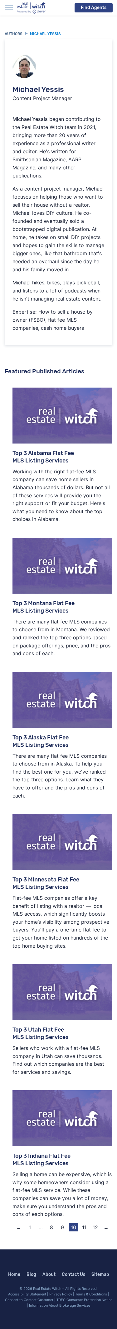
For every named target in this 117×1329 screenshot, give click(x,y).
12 (95, 1227)
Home (14, 1274)
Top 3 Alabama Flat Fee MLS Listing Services (43, 457)
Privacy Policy (60, 1294)
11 (84, 1227)
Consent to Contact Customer (29, 1300)
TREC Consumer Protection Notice (84, 1300)
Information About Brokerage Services (59, 1305)
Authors (13, 34)
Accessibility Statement (27, 1294)
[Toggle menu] (8, 8)
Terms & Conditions (91, 1294)
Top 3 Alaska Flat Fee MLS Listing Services (40, 741)
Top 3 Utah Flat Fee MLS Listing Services (40, 1033)
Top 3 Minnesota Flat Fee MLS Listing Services (45, 883)
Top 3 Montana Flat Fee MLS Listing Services (43, 607)
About (49, 1274)
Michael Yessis (45, 34)
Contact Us (73, 1274)
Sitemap (100, 1274)
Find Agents (93, 7)
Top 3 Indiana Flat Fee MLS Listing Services (41, 1159)
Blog (31, 1274)
